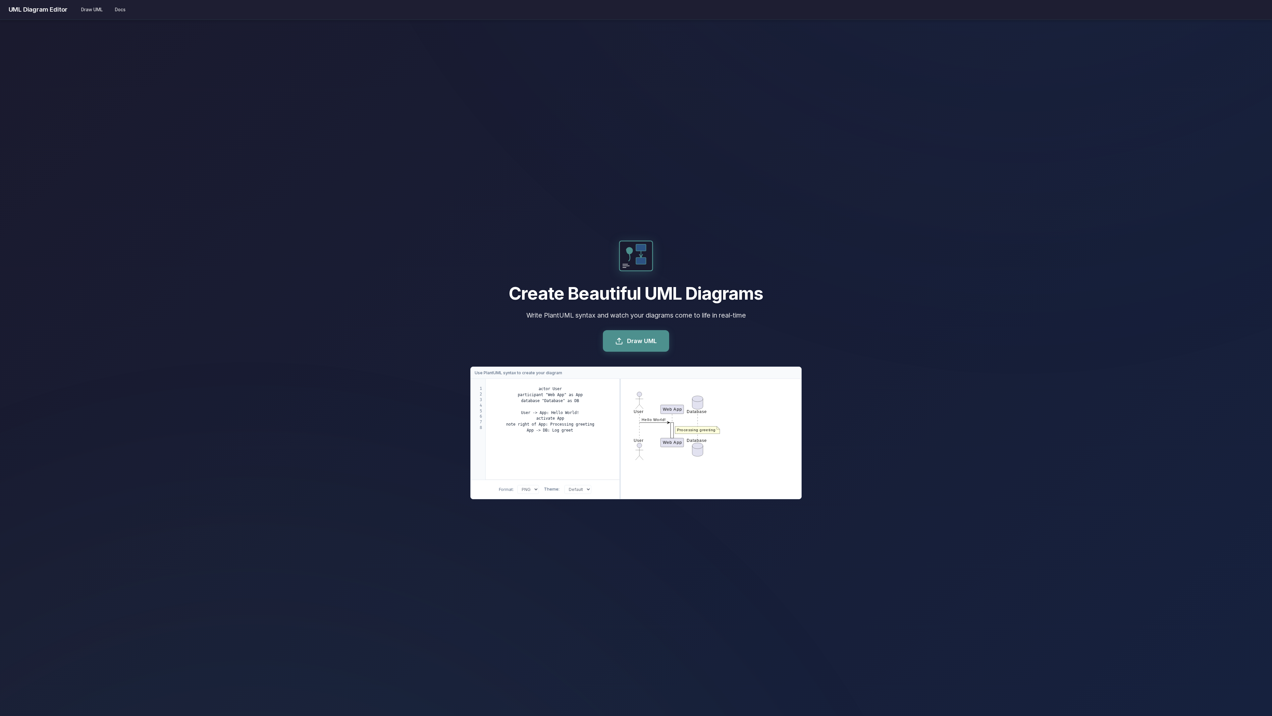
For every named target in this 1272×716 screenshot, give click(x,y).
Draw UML (92, 9)
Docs (120, 9)
